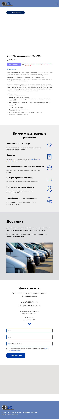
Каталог (4, 412)
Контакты (34, 412)
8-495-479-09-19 (18, 236)
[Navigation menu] (56, 4)
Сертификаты (12, 412)
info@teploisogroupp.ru (29, 305)
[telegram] (29, 324)
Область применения (23, 412)
